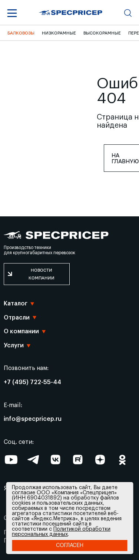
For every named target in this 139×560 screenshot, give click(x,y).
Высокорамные (102, 33)
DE (28, 447)
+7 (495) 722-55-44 (32, 382)
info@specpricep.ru (33, 419)
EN (29, 432)
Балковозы (20, 33)
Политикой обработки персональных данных (61, 532)
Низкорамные (59, 33)
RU (29, 477)
